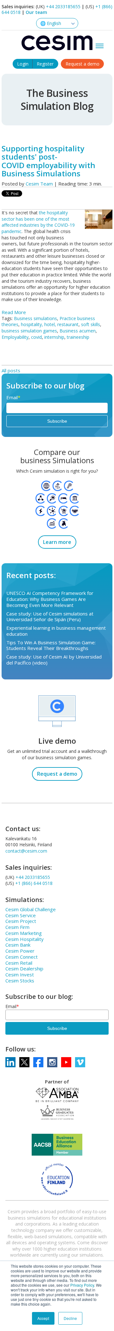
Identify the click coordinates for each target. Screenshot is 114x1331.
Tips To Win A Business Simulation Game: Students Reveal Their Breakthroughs (51, 645)
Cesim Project (20, 921)
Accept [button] (43, 1318)
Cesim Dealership (24, 968)
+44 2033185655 (63, 6)
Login (22, 64)
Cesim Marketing (23, 933)
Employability (15, 337)
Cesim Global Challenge (30, 909)
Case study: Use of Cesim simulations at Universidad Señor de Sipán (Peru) (49, 616)
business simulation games (29, 331)
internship (54, 337)
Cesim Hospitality (24, 939)
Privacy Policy (82, 1285)
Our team (36, 12)
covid (36, 337)
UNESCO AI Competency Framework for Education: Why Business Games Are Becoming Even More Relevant (49, 599)
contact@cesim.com (26, 851)
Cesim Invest (19, 974)
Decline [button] (70, 1318)
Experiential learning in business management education (56, 631)
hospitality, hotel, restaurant (50, 324)
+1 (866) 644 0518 (34, 883)
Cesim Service (20, 915)
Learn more (57, 542)
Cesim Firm (17, 927)
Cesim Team (39, 183)
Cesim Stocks (19, 980)
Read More (14, 312)
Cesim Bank (17, 945)
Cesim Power (20, 951)
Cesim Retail (18, 963)
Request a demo (82, 64)
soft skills (90, 324)
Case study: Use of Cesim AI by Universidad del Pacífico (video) (54, 659)
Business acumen (78, 331)
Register (45, 64)
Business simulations (35, 318)
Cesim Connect (21, 957)
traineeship (78, 337)
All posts (11, 370)
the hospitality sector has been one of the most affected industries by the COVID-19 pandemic (38, 222)
